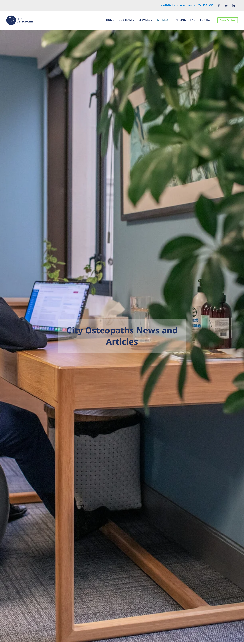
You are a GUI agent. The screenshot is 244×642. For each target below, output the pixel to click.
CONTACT (206, 20)
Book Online (227, 20)
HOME (110, 20)
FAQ (192, 20)
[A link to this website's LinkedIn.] (233, 5)
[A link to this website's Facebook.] (219, 5)
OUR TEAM (125, 20)
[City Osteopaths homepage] (29, 20)
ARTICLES (163, 20)
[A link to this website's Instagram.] (226, 5)
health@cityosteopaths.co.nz (177, 5)
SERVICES (145, 20)
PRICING (180, 20)
